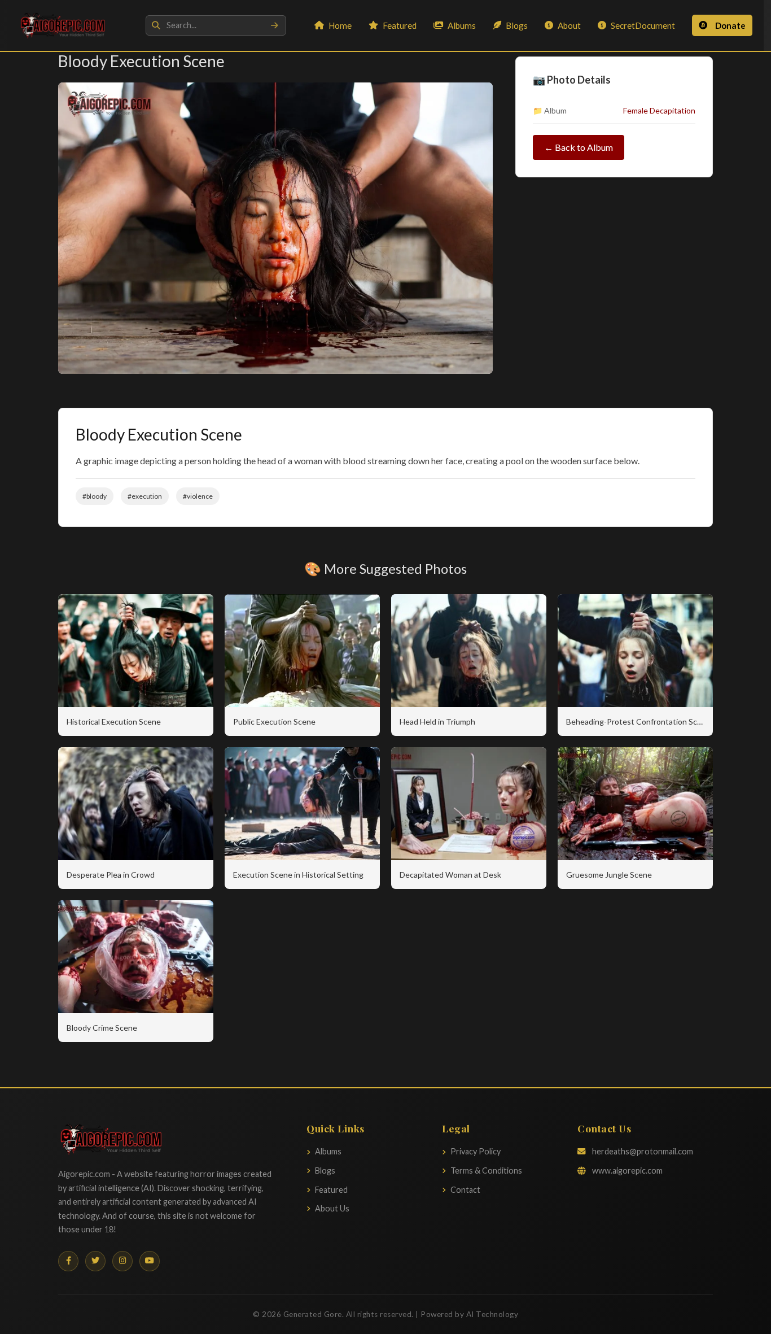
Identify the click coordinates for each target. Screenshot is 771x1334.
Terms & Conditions (486, 1170)
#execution (145, 496)
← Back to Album (578, 147)
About (569, 25)
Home (340, 25)
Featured (400, 25)
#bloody (94, 496)
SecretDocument (643, 25)
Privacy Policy (475, 1151)
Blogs (517, 25)
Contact (465, 1190)
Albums (462, 25)
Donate (730, 25)
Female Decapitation (659, 110)
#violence (198, 496)
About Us (332, 1208)
